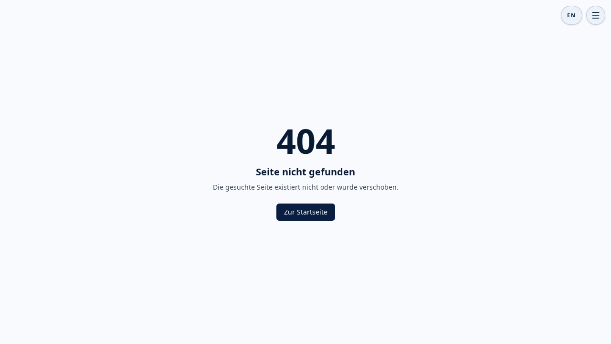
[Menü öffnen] (595, 15)
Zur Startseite (305, 211)
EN (571, 15)
